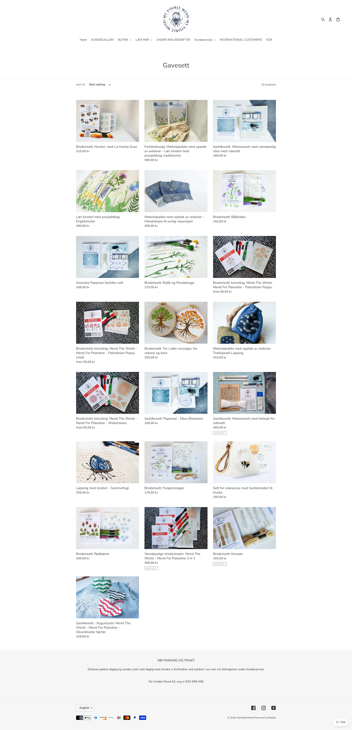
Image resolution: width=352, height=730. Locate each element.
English (84, 708)
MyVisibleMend (245, 717)
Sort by (80, 84)
